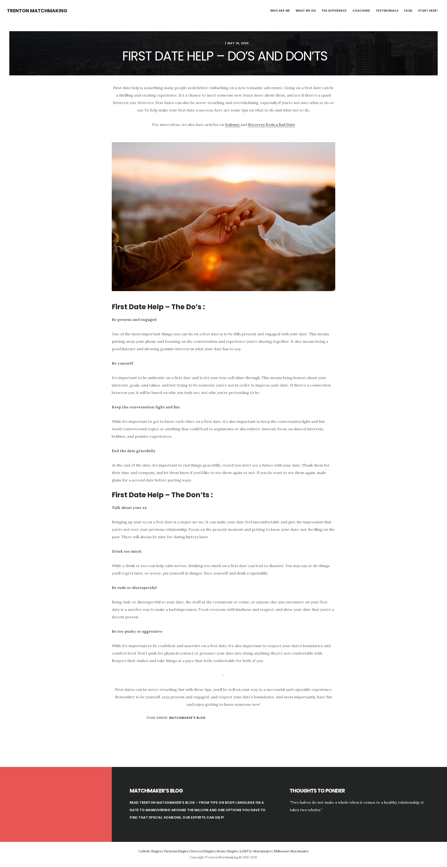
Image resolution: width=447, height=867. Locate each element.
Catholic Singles (150, 851)
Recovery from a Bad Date (271, 124)
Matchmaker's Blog (187, 718)
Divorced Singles (202, 851)
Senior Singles (227, 851)
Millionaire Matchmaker (291, 851)
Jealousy (232, 124)
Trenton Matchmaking (37, 10)
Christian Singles (176, 851)
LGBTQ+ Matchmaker (256, 851)
